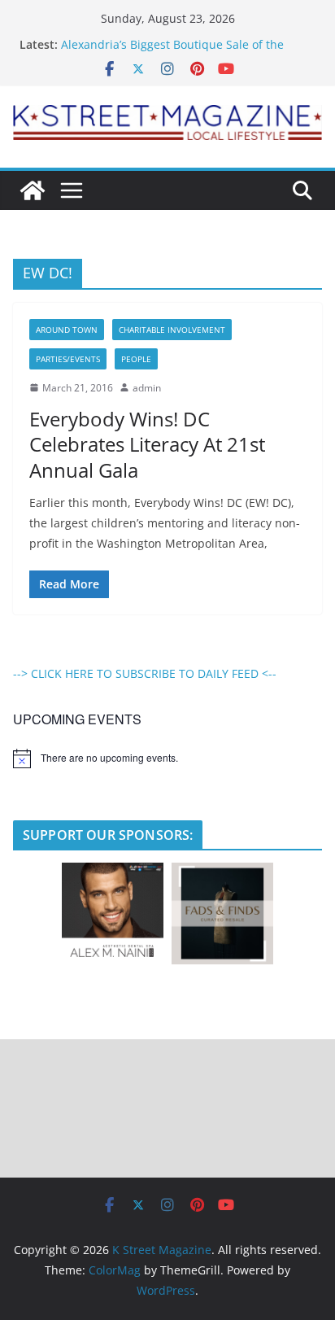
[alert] (167, 758)
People (136, 359)
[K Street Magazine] (32, 190)
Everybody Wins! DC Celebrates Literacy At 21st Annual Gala (147, 444)
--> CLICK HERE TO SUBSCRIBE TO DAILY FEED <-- (144, 673)
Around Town (67, 329)
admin (147, 388)
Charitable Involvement (172, 329)
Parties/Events (68, 359)
